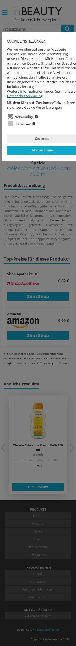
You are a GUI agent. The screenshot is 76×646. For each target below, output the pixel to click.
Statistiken (23, 124)
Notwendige (24, 117)
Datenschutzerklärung (25, 96)
